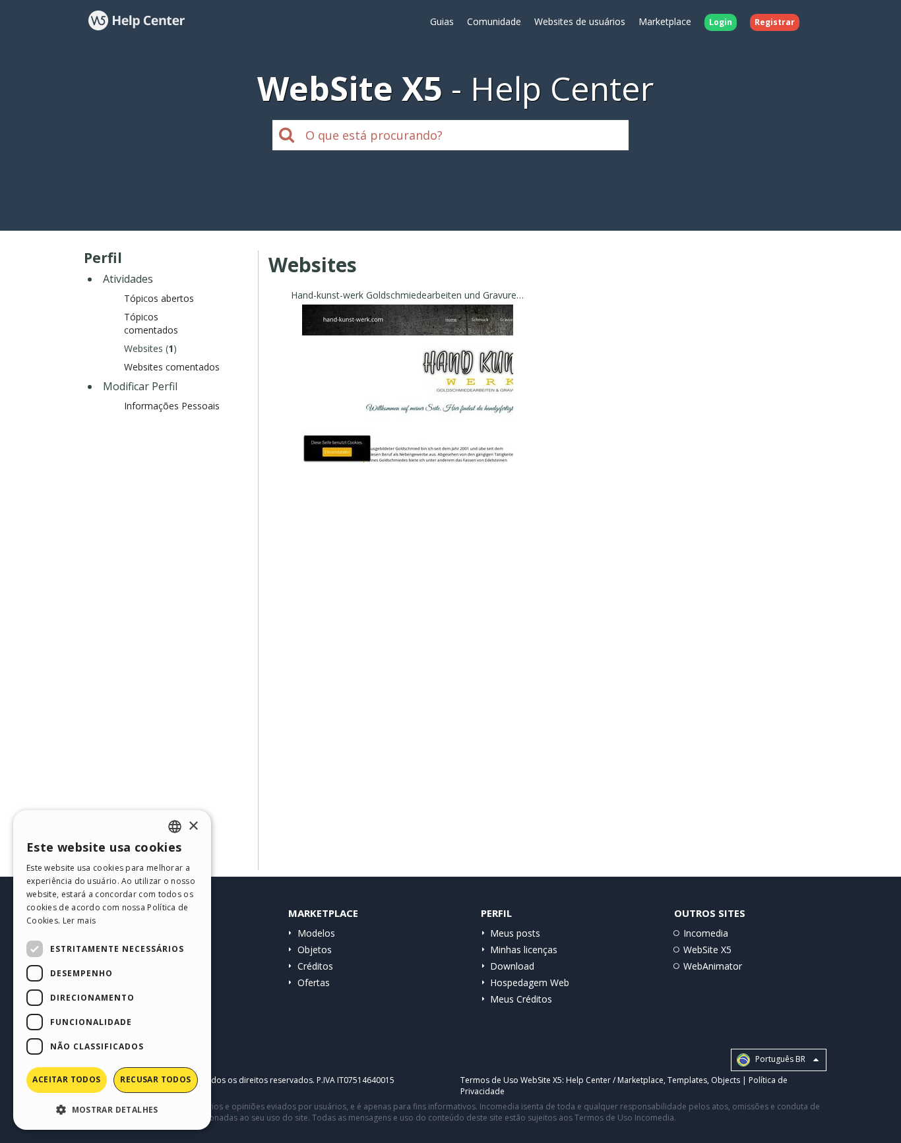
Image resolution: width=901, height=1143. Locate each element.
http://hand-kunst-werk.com (408, 400)
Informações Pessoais (172, 405)
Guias (442, 21)
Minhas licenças (523, 949)
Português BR (779, 1059)
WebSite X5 (707, 949)
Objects (725, 1080)
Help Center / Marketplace (615, 1080)
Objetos (314, 949)
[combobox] (174, 826)
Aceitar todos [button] (66, 1079)
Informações (408, 450)
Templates (687, 1080)
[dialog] (112, 970)
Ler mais (79, 920)
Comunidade (494, 21)
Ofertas (313, 982)
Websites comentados (172, 367)
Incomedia (705, 933)
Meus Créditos (521, 999)
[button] (112, 1109)
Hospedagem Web (529, 982)
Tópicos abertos (159, 298)
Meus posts (515, 933)
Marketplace (664, 21)
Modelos (316, 933)
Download (512, 966)
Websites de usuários (579, 21)
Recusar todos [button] (155, 1079)
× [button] (193, 826)
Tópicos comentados (151, 323)
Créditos (315, 966)
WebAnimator (712, 966)
